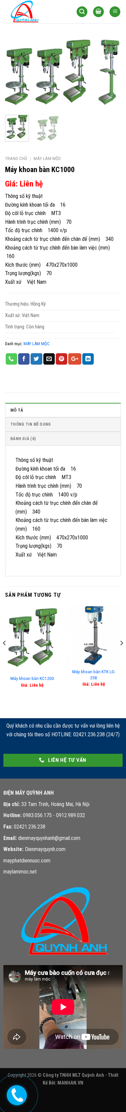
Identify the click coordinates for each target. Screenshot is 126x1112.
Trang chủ (16, 158)
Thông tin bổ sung (30, 424)
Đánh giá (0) (23, 438)
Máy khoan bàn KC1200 (32, 678)
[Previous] (16, 73)
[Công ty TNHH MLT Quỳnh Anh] (35, 11)
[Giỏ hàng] (98, 11)
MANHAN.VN (70, 1083)
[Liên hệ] (15, 1094)
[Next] (110, 73)
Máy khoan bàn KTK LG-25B (93, 674)
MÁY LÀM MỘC (47, 158)
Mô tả (16, 410)
